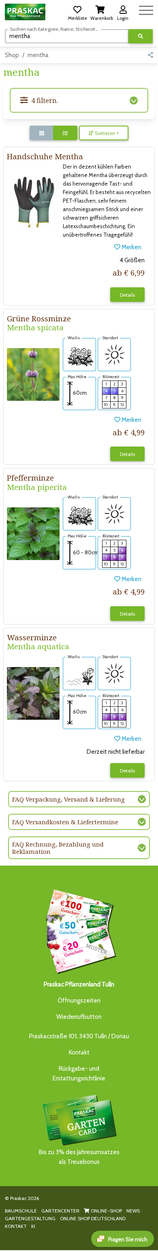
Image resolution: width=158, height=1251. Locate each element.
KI (33, 1226)
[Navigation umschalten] (146, 9)
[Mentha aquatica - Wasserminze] (33, 693)
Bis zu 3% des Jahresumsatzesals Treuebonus (79, 1156)
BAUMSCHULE (21, 1211)
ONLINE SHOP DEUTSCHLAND (93, 1218)
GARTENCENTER (60, 1211)
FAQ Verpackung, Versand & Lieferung (68, 799)
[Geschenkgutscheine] (79, 930)
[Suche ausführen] (140, 36)
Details (127, 295)
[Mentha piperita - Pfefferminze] (33, 533)
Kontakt (79, 1052)
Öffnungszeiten (79, 1000)
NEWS (133, 1211)
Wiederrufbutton (79, 1016)
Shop (12, 55)
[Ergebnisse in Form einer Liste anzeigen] (65, 133)
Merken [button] (130, 247)
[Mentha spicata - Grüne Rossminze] (33, 374)
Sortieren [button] (104, 133)
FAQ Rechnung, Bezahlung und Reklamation (58, 847)
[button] (77, 11)
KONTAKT (16, 1226)
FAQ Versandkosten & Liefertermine (65, 822)
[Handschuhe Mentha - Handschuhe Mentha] (33, 202)
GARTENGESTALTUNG (30, 1218)
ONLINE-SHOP (106, 1211)
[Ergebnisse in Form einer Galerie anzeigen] (42, 133)
